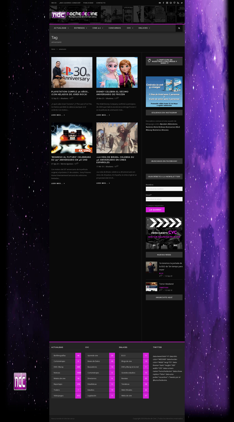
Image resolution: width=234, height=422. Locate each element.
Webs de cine (126, 395)
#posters (164, 124)
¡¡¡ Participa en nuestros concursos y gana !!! (164, 61)
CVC (129, 28)
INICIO (54, 3)
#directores (172, 124)
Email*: (149, 195)
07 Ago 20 (55, 164)
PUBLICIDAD (88, 3)
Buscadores (92, 367)
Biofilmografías (60, 355)
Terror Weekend (166, 284)
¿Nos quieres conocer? (70, 3)
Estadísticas (92, 384)
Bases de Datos (94, 361)
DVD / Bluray (58, 367)
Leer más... (57, 115)
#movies (165, 130)
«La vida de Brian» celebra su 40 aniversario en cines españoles (115, 160)
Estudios (91, 390)
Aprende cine (93, 355)
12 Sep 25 (54, 98)
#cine (156, 127)
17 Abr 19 (100, 166)
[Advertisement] (151, 17)
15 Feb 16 (168, 290)
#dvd (178, 127)
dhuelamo (64, 98)
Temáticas (163, 288)
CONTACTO (100, 3)
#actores (149, 127)
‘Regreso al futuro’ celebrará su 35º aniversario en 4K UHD (71, 158)
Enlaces (143, 28)
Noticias (57, 373)
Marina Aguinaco (67, 164)
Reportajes (58, 384)
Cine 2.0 (96, 28)
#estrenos (157, 130)
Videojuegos (58, 395)
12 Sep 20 (168, 276)
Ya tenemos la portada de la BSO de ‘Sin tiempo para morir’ (171, 266)
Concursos (115, 28)
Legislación (92, 395)
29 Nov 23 (100, 98)
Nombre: (150, 184)
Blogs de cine (126, 361)
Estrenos (79, 28)
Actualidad (60, 28)
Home (53, 49)
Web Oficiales (126, 390)
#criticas (161, 127)
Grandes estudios (128, 373)
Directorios (92, 378)
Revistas (124, 378)
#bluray (149, 130)
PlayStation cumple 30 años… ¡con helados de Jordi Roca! (70, 93)
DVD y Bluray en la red (130, 367)
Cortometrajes (59, 361)
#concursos (170, 127)
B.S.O (161, 273)
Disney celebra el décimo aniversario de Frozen (112, 93)
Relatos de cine (59, 378)
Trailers (57, 390)
